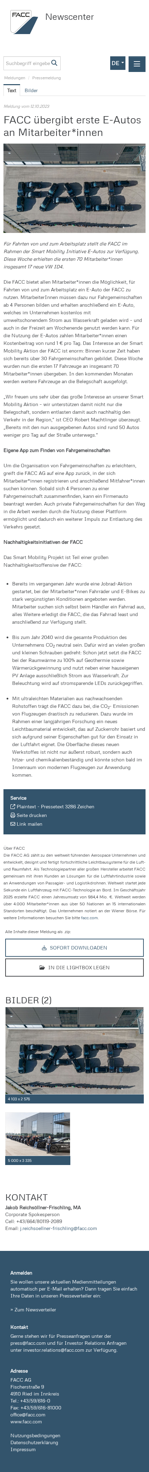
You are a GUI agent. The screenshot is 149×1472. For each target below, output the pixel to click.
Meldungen (14, 77)
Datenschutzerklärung (34, 1442)
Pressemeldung (46, 77)
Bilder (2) (28, 999)
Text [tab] (11, 90)
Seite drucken (32, 815)
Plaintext (26, 806)
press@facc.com (28, 1343)
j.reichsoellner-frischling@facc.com (58, 1228)
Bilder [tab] (31, 90)
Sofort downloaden (78, 948)
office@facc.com (27, 1414)
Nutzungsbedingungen (35, 1435)
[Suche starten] (55, 63)
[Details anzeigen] (140, 1099)
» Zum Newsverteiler (33, 1309)
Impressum (23, 1449)
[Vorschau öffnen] (74, 188)
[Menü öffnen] (137, 64)
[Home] (26, 22)
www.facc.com (26, 1421)
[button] (117, 63)
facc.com (89, 917)
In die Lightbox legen (78, 967)
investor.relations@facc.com (53, 1350)
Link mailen (29, 824)
